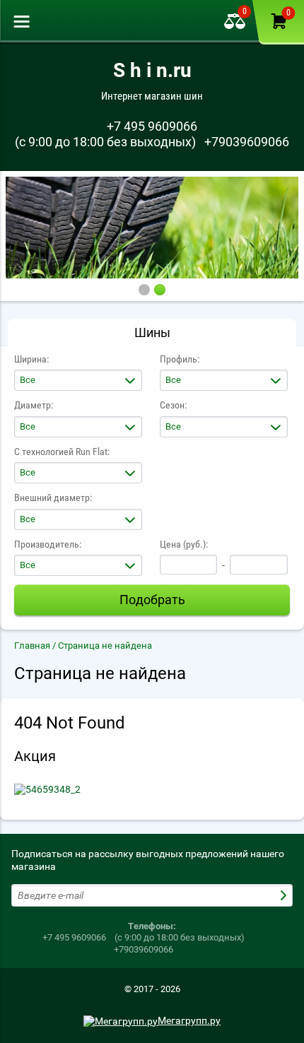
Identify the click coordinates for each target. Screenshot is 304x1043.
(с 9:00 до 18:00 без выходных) (105, 141)
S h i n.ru (152, 70)
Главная (32, 645)
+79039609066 (246, 141)
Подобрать (152, 599)
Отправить (285, 895)
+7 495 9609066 (152, 126)
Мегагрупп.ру (189, 1020)
